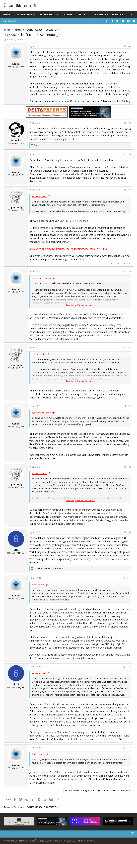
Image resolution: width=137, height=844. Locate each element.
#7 (129, 406)
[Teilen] (125, 46)
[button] (35, 14)
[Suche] (132, 14)
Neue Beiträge (9, 20)
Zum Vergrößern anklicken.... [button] (80, 305)
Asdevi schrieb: (39, 196)
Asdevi (10, 39)
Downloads (48, 14)
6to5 (16, 549)
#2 (129, 122)
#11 (129, 666)
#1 (129, 46)
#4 (129, 189)
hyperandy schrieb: (41, 278)
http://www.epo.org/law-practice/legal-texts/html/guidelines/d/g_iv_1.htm (68, 248)
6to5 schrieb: (38, 584)
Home (6, 14)
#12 (129, 747)
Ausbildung (24, 14)
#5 (129, 271)
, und (48, 568)
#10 (129, 578)
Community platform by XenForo (33, 840)
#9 (129, 532)
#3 (129, 154)
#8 (129, 466)
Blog (82, 14)
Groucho (16, 140)
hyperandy (16, 207)
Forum (67, 14)
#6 (129, 347)
